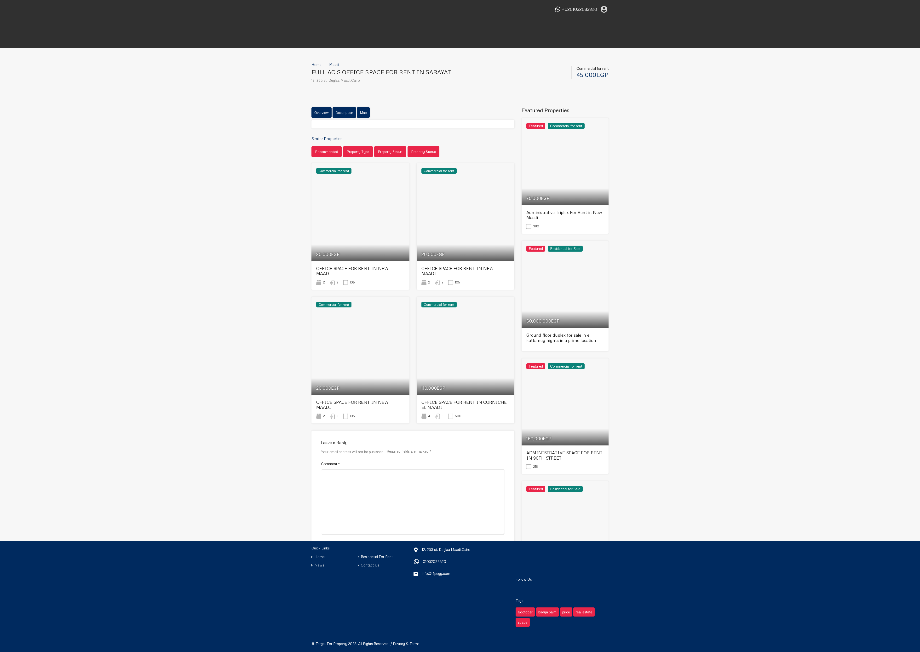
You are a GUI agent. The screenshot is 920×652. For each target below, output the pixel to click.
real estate (584, 612)
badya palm (547, 612)
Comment (330, 464)
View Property (360, 242)
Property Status (390, 152)
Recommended (326, 152)
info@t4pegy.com (436, 573)
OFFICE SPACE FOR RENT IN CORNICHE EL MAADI (464, 404)
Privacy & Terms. (406, 643)
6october (525, 612)
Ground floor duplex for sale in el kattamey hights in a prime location (561, 337)
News (319, 565)
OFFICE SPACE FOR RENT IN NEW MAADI (352, 271)
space (522, 622)
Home (316, 64)
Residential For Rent (377, 557)
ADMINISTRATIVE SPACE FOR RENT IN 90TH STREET (564, 455)
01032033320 (434, 561)
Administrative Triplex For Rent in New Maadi (564, 215)
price (566, 612)
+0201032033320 (579, 9)
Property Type (358, 152)
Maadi (334, 64)
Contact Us (370, 565)
